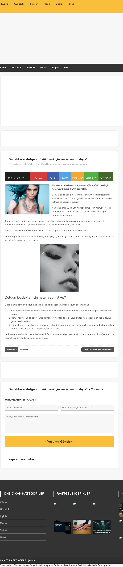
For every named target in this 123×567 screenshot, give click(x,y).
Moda (43, 67)
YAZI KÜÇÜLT (105, 178)
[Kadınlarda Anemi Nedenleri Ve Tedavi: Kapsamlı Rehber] (62, 510)
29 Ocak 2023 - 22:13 (17, 178)
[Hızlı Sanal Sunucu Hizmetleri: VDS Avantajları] (102, 527)
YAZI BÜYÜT (91, 178)
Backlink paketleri (87, 565)
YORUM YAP (77, 178)
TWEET (65, 178)
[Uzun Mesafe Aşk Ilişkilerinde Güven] (62, 527)
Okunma (38, 178)
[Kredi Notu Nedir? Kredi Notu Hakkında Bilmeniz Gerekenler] (82, 527)
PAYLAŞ (53, 178)
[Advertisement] (88, 37)
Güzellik (17, 67)
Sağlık (55, 67)
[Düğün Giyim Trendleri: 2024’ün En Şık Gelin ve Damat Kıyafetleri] (102, 510)
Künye (3, 67)
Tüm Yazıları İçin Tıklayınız (98, 349)
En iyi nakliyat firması (64, 565)
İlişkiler (30, 67)
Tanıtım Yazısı (21, 565)
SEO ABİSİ (18, 560)
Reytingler (103, 565)
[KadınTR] (25, 21)
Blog (66, 67)
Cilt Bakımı (34, 164)
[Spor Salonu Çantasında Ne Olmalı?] (82, 510)
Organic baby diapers (41, 565)
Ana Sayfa (13, 164)
